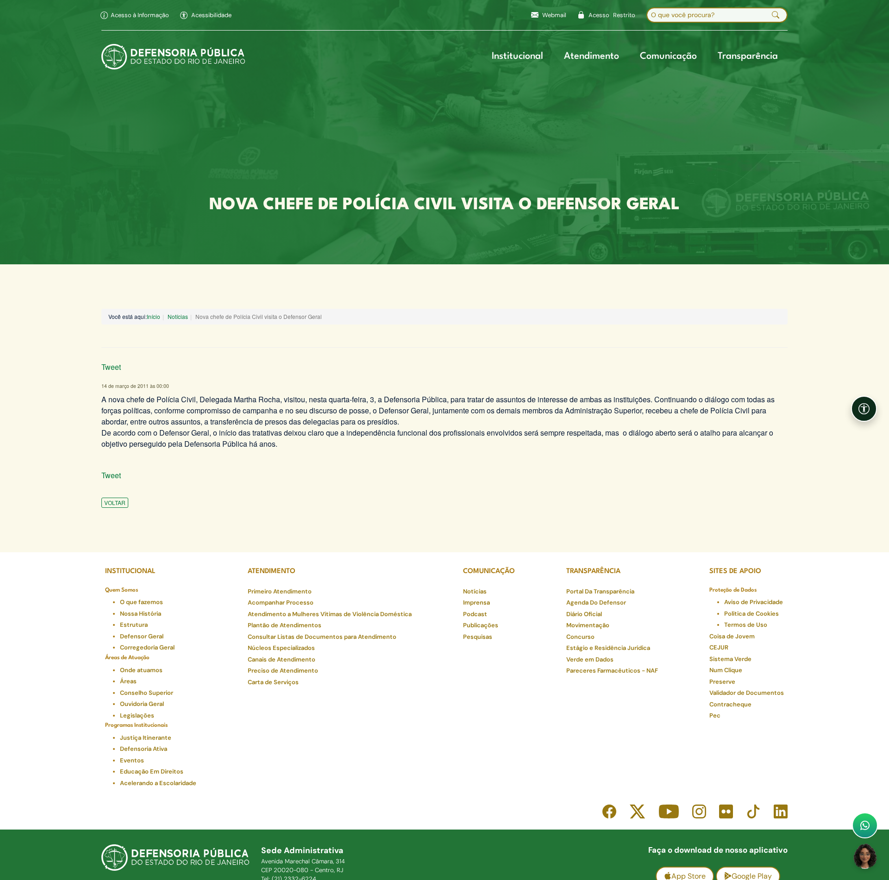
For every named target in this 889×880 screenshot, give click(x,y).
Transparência (748, 56)
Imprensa (476, 602)
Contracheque (730, 704)
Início (153, 316)
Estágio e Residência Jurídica (608, 648)
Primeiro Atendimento (280, 591)
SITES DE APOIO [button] (735, 571)
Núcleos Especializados (281, 648)
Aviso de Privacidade (753, 602)
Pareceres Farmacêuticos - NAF (612, 670)
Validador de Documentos (746, 693)
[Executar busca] (775, 15)
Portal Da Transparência (600, 591)
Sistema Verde (730, 659)
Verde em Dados (590, 659)
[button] (206, 15)
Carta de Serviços (273, 682)
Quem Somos (121, 590)
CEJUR (718, 647)
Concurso (580, 637)
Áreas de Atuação (127, 658)
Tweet (111, 367)
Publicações (480, 625)
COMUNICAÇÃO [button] (489, 571)
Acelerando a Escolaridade (158, 783)
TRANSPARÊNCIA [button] (593, 571)
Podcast (475, 614)
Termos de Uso (745, 625)
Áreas (128, 681)
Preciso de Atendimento (283, 670)
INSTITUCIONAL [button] (130, 571)
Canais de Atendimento (281, 659)
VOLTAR (114, 502)
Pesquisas (477, 637)
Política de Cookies (751, 614)
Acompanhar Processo (280, 602)
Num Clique (725, 670)
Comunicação (668, 56)
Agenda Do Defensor (596, 602)
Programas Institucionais (136, 725)
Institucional (517, 56)
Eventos (132, 760)
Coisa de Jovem (732, 636)
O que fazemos (141, 602)
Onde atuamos (141, 670)
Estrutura (134, 625)
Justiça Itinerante (145, 738)
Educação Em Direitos (151, 771)
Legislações (137, 715)
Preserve (722, 682)
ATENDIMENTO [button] (271, 571)
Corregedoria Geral (147, 647)
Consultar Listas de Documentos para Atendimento (322, 637)
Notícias (178, 316)
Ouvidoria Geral (142, 704)
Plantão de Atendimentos (284, 625)
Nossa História (140, 614)
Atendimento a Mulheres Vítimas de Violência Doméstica (330, 614)
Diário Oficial (584, 614)
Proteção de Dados (733, 590)
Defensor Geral (141, 636)
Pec (714, 715)
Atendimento (591, 56)
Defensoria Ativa (143, 749)
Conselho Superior (146, 693)
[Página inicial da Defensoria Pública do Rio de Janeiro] (173, 57)
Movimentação (587, 625)
